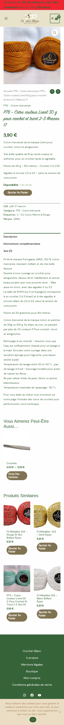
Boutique (32, 671)
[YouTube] (39, 695)
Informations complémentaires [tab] (22, 243)
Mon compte (32, 678)
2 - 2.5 (20, 214)
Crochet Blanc (32, 651)
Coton (28, 214)
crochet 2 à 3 (17, 296)
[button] (55, 32)
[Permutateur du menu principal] (6, 18)
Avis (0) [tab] (8, 250)
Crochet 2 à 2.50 (50, 166)
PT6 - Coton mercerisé (26, 91)
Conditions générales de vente (32, 685)
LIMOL (17, 219)
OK (33, 719)
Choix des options (14, 475)
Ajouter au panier (18, 192)
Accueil (8, 91)
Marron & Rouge (41, 214)
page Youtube (19, 399)
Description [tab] (10, 236)
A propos (32, 658)
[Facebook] (32, 695)
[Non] (59, 712)
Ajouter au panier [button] (14, 550)
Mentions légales (32, 664)
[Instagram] (24, 695)
